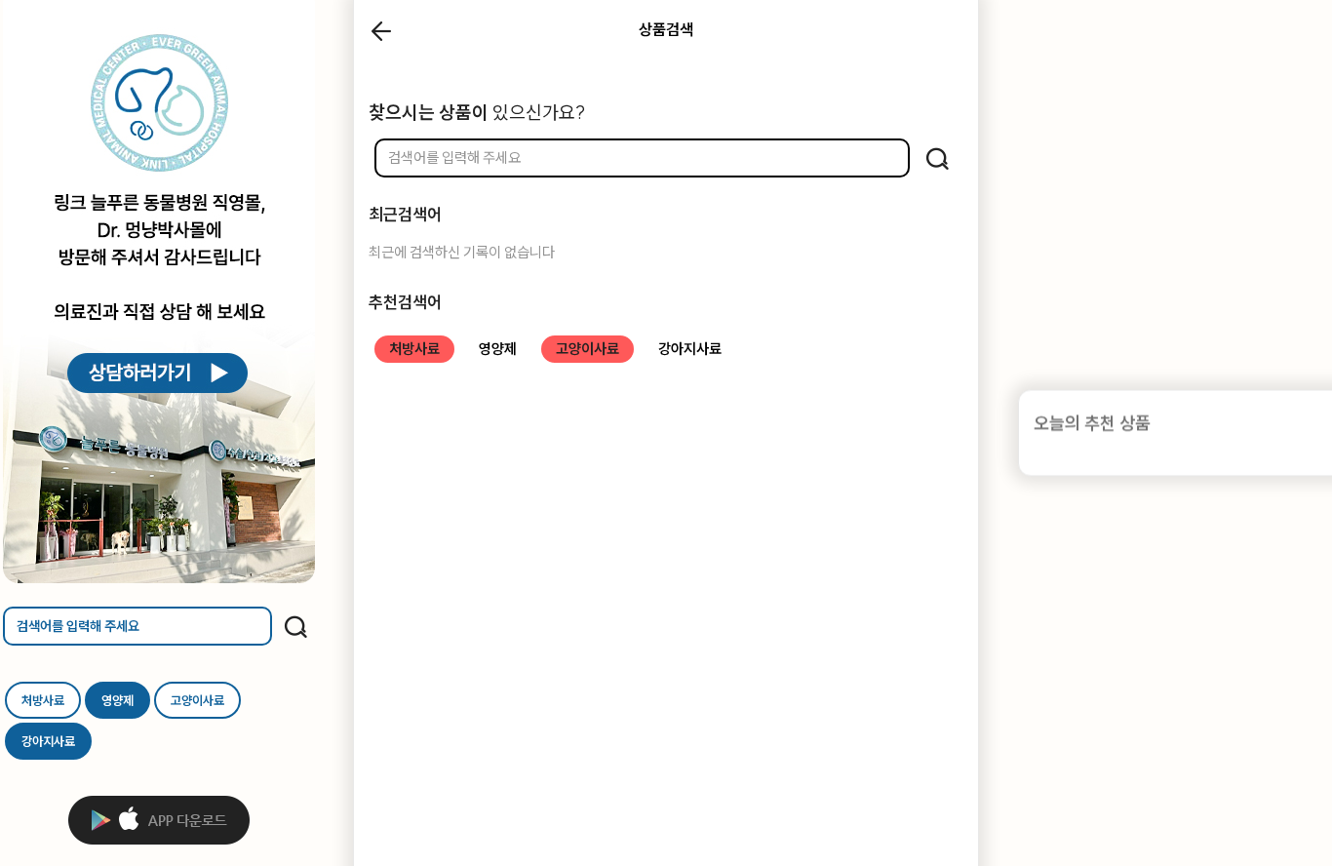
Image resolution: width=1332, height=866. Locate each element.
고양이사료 (197, 700)
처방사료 (42, 700)
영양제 (117, 700)
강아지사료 (48, 741)
